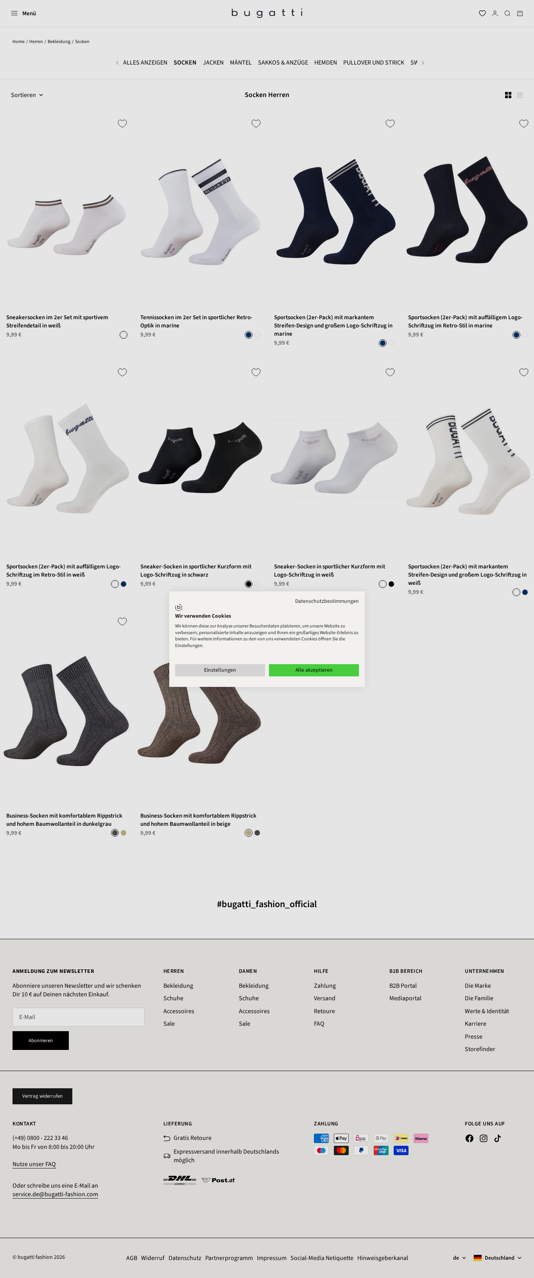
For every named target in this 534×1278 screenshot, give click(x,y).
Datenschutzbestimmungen (327, 601)
